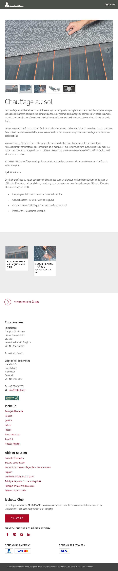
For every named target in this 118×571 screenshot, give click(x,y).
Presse (8, 430)
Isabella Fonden (12, 444)
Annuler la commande (15, 490)
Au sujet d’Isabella (14, 411)
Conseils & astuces (14, 458)
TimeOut (9, 439)
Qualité (8, 420)
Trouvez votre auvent (15, 463)
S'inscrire (17, 518)
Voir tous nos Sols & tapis (26, 302)
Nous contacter (12, 434)
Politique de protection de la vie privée (23, 481)
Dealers (8, 416)
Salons (8, 425)
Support (8, 472)
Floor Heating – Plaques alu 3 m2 (16, 265)
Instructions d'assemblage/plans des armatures (28, 467)
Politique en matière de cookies (20, 486)
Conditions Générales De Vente (19, 477)
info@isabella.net (17, 390)
